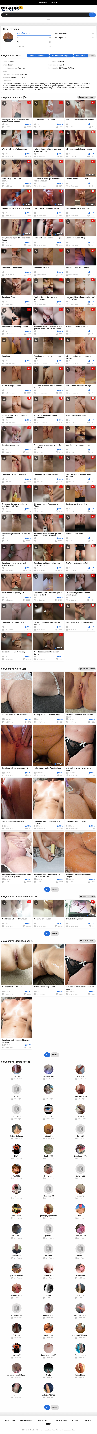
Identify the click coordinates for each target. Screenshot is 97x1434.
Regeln (88, 1420)
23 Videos (14, 77)
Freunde (34, 46)
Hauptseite (10, 1420)
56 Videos (63, 68)
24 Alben (23, 77)
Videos (34, 38)
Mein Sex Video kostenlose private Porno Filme (44, 1430)
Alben (34, 42)
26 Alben (71, 68)
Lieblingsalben (74, 38)
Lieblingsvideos (74, 33)
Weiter (54, 889)
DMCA (48, 1424)
